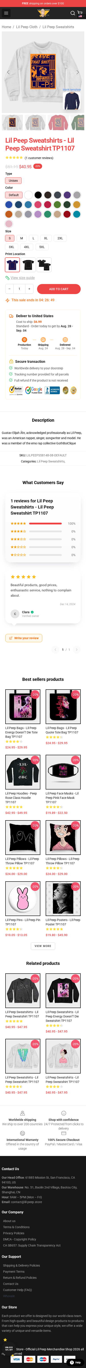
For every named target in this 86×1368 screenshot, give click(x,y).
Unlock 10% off (9, 1348)
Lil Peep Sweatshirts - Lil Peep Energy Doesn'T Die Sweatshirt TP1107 (62, 1016)
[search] (72, 13)
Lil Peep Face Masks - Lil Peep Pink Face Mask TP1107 (62, 798)
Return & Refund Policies (20, 1277)
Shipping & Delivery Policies (21, 1265)
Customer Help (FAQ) (17, 1290)
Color (9, 187)
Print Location (15, 254)
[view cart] (79, 13)
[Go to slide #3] (58, 122)
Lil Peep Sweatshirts (58, 27)
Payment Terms (13, 1271)
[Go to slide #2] (35, 122)
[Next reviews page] (77, 650)
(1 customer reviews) (39, 158)
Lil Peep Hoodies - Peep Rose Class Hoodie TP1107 (21, 798)
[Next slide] (77, 72)
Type (8, 173)
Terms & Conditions (16, 1227)
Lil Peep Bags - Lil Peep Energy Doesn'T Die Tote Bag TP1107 (21, 732)
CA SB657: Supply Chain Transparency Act (32, 1245)
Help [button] (78, 1362)
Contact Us (10, 1284)
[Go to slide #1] (12, 122)
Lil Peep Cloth (26, 27)
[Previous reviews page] (55, 650)
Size (8, 231)
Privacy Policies (13, 1233)
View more (43, 946)
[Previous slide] (8, 72)
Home (6, 27)
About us (9, 1221)
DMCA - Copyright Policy (19, 1239)
